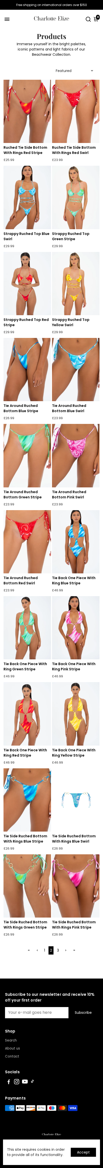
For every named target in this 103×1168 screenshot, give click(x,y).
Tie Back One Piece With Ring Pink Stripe (74, 666)
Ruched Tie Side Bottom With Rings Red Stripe (25, 150)
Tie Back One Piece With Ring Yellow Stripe (74, 753)
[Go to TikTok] (32, 1082)
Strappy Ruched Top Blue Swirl (27, 236)
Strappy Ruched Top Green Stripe (71, 236)
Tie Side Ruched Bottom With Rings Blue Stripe (25, 839)
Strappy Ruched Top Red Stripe (26, 322)
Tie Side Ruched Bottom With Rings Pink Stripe (74, 925)
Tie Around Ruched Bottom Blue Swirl (69, 408)
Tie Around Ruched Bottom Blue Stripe (21, 408)
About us (12, 1048)
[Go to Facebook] (9, 1082)
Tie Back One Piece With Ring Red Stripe (25, 753)
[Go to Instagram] (17, 1082)
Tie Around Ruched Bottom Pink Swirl (69, 494)
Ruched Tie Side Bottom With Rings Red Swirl (74, 150)
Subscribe (83, 1012)
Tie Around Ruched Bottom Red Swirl (21, 580)
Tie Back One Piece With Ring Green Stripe (25, 666)
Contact (12, 1056)
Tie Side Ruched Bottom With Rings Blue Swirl (74, 839)
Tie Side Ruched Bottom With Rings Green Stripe (25, 925)
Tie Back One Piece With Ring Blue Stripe (74, 580)
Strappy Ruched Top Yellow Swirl (71, 322)
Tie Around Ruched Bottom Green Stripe (23, 494)
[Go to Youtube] (25, 1082)
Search (11, 1040)
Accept (83, 1152)
